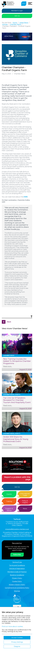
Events (9, 494)
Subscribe (17, 554)
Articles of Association (17, 568)
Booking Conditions (17, 575)
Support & (9, 509)
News (25, 508)
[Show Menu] (30, 3)
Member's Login (17, 11)
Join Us (17, 16)
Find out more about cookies (12, 626)
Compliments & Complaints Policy (17, 588)
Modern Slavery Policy (17, 585)
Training (9, 501)
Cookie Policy (17, 581)
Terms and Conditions (17, 565)
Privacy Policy (17, 578)
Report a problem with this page (17, 478)
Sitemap (17, 591)
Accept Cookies (17, 638)
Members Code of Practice (17, 572)
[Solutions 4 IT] (17, 465)
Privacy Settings (17, 642)
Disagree (17, 646)
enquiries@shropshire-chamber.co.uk (17, 529)
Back (9, 322)
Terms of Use (17, 562)
